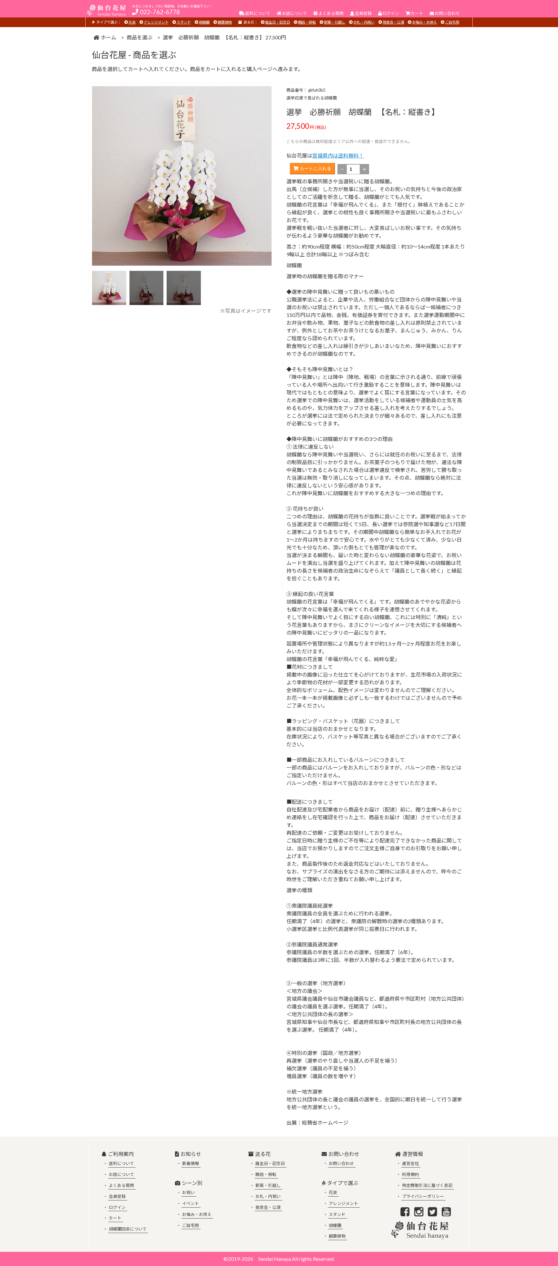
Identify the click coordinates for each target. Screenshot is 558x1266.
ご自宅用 (452, 22)
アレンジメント (156, 22)
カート (115, 1217)
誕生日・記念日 (277, 22)
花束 (132, 22)
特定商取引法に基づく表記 (427, 1185)
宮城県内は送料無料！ (338, 155)
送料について (121, 1163)
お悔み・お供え (424, 22)
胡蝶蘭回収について (128, 1228)
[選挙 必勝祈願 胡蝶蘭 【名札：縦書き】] (109, 303)
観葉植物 (225, 22)
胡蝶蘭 (204, 22)
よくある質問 (121, 1185)
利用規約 (410, 1174)
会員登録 (117, 1196)
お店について (121, 1174)
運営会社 (410, 1163)
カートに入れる (314, 168)
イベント (190, 1203)
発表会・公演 (393, 22)
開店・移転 (307, 22)
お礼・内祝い (364, 22)
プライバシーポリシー (423, 1196)
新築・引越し (334, 22)
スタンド (184, 22)
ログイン (117, 1207)
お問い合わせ (341, 1163)
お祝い (188, 1192)
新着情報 (190, 1163)
